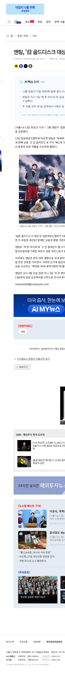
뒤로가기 (23, 367)
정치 (48, 22)
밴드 (30, 66)
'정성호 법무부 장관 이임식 (33, 596)
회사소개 (10, 641)
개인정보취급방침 (54, 641)
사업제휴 (37, 641)
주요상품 (23, 641)
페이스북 (21, 66)
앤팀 (23, 331)
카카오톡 (16, 66)
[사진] (32, 518)
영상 (27, 22)
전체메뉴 (9, 21)
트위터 (26, 66)
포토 (40, 22)
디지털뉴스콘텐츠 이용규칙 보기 (33, 359)
